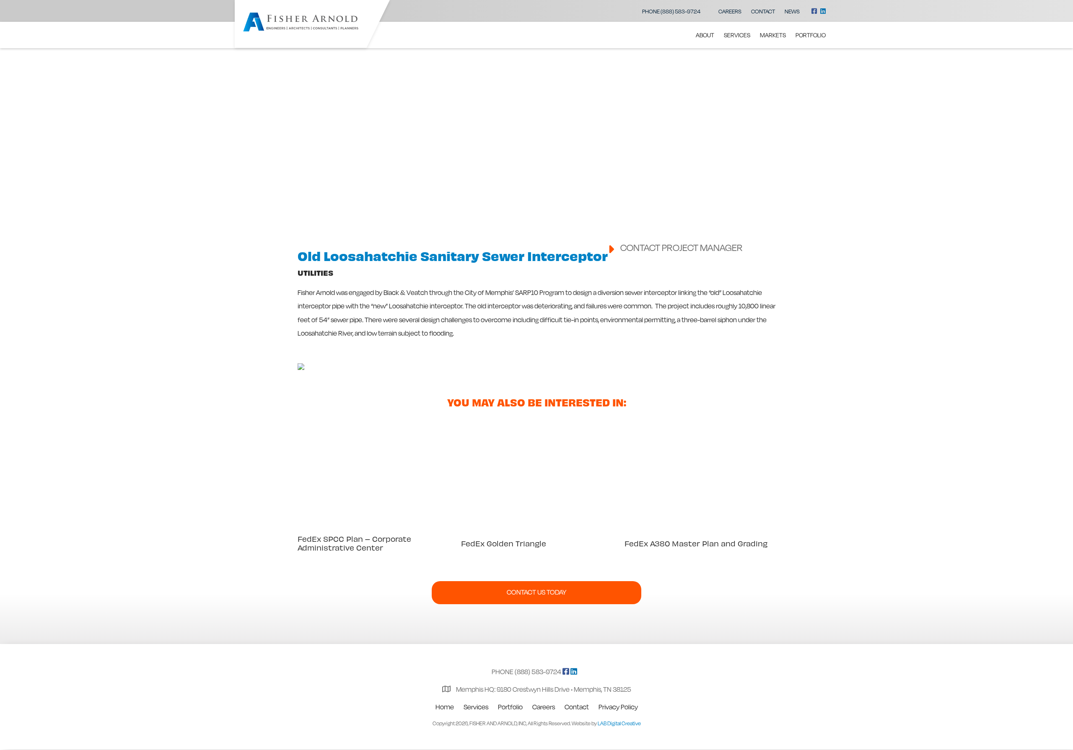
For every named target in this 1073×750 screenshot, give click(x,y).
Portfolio (811, 35)
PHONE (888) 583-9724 (671, 11)
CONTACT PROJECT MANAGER (681, 247)
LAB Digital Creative (619, 723)
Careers (729, 11)
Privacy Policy (618, 707)
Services (737, 35)
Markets (773, 35)
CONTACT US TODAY (536, 592)
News (792, 11)
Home (444, 707)
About (705, 35)
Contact (763, 11)
